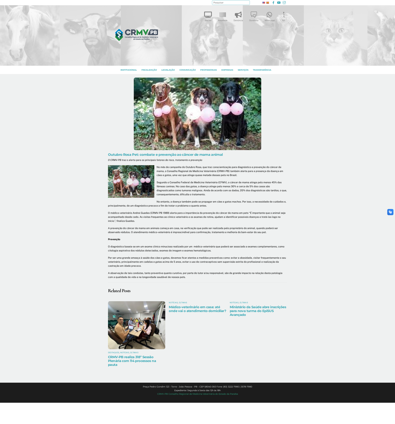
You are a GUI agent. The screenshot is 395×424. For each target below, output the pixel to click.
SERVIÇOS (243, 70)
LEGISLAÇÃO (168, 70)
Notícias (124, 353)
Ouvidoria (253, 20)
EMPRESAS (227, 70)
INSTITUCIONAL (129, 70)
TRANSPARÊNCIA (262, 70)
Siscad (208, 20)
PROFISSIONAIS (208, 70)
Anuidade (222, 20)
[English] (263, 2)
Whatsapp (270, 20)
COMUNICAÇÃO (187, 70)
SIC (284, 20)
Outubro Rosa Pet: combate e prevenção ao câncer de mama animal (165, 154)
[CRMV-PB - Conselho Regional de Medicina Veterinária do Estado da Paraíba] (136, 61)
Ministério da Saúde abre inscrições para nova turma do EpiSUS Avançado (258, 311)
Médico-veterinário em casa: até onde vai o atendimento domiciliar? (197, 309)
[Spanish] (267, 2)
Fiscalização (149, 70)
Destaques (113, 353)
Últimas (134, 353)
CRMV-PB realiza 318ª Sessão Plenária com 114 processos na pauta (132, 361)
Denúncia (238, 20)
